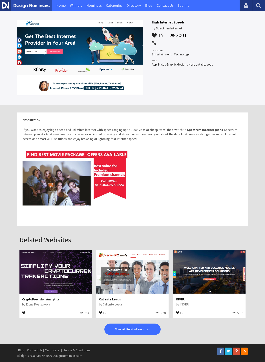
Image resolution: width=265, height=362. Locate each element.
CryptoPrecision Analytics (40, 299)
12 (104, 312)
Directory (134, 5)
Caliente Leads (110, 299)
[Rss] (244, 351)
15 (160, 33)
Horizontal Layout (200, 64)
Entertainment (162, 54)
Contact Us (165, 5)
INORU (180, 299)
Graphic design (176, 64)
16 (27, 312)
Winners (76, 5)
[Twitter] (228, 351)
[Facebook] (220, 351)
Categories (114, 5)
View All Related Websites (132, 329)
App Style (158, 64)
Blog (148, 5)
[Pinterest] (236, 351)
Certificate (52, 350)
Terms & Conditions (76, 350)
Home (61, 5)
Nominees (94, 5)
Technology (181, 54)
